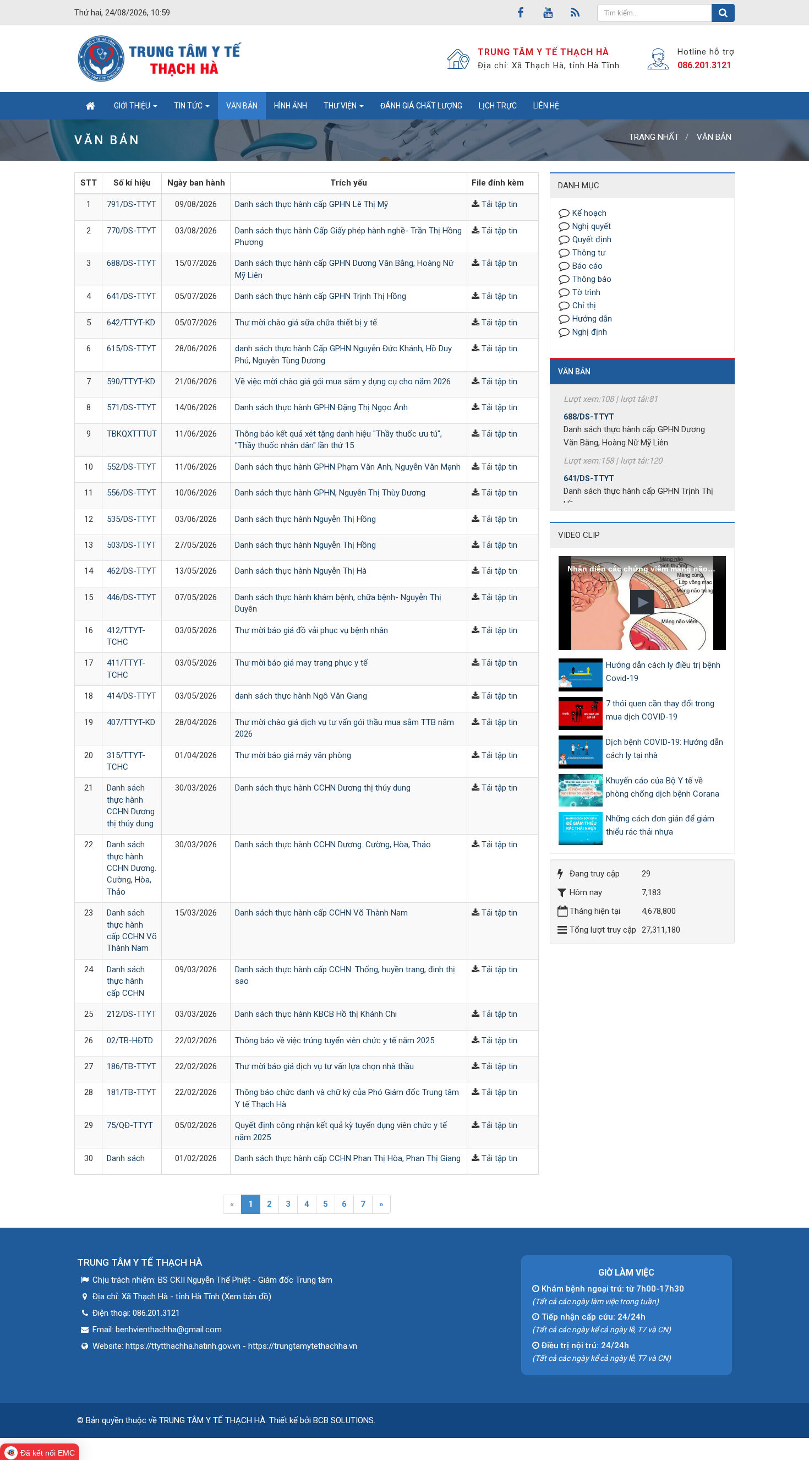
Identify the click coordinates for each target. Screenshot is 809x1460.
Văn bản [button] (242, 105)
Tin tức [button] (189, 105)
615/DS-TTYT (131, 348)
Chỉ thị (584, 305)
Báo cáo (587, 266)
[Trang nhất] (90, 105)
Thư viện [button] (341, 105)
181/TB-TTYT (131, 1092)
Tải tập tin (499, 204)
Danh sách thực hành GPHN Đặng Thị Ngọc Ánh (321, 407)
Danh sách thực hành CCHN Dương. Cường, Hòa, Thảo (131, 868)
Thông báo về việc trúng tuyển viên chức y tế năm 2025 (334, 1040)
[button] (642, 602)
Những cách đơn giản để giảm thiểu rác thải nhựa (660, 825)
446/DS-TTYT (131, 597)
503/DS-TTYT (131, 545)
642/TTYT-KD (131, 323)
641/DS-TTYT (131, 296)
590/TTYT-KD (131, 381)
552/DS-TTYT (131, 467)
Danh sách (126, 1158)
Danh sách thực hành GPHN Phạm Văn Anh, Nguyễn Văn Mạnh (348, 467)
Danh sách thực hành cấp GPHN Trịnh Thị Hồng (320, 296)
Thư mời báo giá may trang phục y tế (301, 663)
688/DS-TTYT (131, 263)
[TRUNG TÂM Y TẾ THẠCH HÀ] (161, 58)
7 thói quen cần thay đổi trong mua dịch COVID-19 (660, 710)
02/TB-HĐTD (130, 1040)
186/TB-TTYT (131, 1066)
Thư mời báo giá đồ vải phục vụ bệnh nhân (311, 630)
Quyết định (591, 239)
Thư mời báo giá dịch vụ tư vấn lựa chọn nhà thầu (324, 1066)
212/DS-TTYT (131, 1014)
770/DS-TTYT (131, 231)
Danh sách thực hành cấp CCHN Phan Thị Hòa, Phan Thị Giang (348, 1158)
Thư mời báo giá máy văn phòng (293, 755)
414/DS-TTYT (131, 696)
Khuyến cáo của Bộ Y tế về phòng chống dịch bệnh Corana (662, 787)
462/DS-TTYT (131, 571)
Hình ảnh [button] (290, 105)
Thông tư (588, 253)
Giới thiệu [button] (133, 105)
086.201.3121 (704, 65)
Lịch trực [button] (498, 105)
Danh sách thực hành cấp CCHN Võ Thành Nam (321, 913)
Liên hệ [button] (546, 105)
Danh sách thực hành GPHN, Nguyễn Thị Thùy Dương (330, 493)
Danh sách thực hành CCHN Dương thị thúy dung (323, 788)
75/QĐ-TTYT (130, 1125)
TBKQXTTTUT (132, 434)
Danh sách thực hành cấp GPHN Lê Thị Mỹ (311, 204)
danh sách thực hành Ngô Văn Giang (301, 696)
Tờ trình (586, 292)
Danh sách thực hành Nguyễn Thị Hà (301, 571)
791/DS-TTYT (131, 204)
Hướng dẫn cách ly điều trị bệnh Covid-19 (663, 671)
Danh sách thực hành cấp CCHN (126, 981)
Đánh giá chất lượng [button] (421, 105)
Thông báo (591, 279)
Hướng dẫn (592, 319)
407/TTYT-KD (131, 722)
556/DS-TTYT (131, 493)
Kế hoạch (589, 213)
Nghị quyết (591, 226)
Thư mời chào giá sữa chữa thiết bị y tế (306, 323)
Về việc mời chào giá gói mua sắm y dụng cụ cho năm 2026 (343, 381)
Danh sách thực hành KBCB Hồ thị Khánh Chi (316, 1014)
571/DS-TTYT (131, 407)
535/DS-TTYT (131, 519)
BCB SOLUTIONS (343, 1420)
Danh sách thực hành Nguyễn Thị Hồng (305, 519)
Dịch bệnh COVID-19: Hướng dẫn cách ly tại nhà (664, 748)
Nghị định (589, 332)
